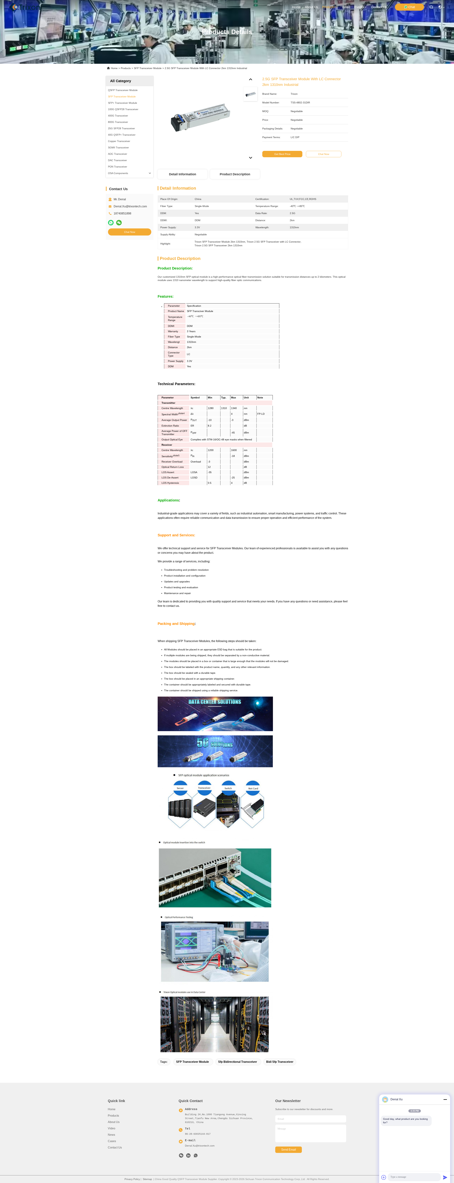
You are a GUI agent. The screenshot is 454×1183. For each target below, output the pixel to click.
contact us (379, 7)
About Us (114, 1122)
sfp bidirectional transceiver (237, 1061)
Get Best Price (282, 154)
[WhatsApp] (111, 223)
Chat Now (129, 232)
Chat (411, 7)
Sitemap (147, 1179)
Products (126, 68)
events (359, 7)
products (328, 7)
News (111, 1134)
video (346, 7)
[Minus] (445, 1099)
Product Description (235, 174)
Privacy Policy (132, 1179)
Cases (112, 1141)
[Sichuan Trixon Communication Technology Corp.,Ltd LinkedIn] (188, 1156)
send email (288, 1149)
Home (296, 7)
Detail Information (182, 174)
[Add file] (383, 1177)
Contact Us (115, 1147)
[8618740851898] (195, 1156)
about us (311, 7)
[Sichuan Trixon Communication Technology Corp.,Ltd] (28, 7)
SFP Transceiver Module (148, 68)
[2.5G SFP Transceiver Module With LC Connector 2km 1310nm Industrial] (199, 117)
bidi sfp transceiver (279, 1061)
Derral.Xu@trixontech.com (130, 206)
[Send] (445, 1177)
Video (111, 1128)
